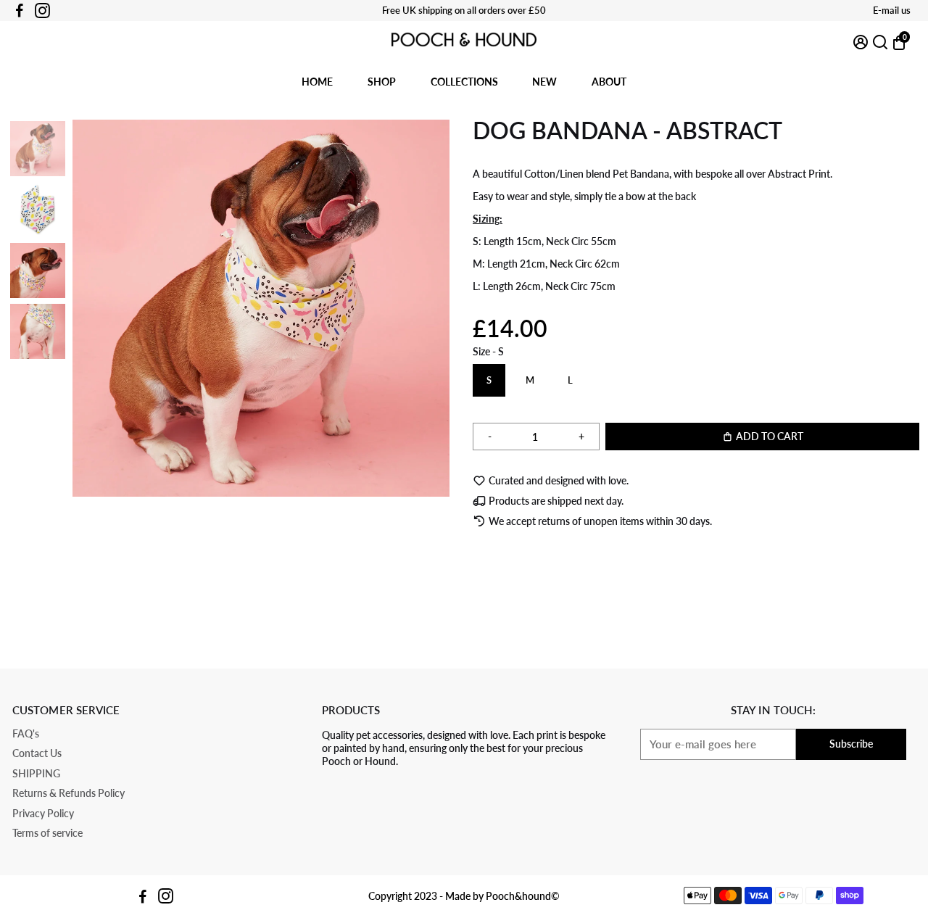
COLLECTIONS (464, 81)
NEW (544, 81)
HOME (317, 81)
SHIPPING (36, 774)
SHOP (382, 81)
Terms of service (47, 833)
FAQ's (25, 734)
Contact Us (37, 753)
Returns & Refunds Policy (68, 793)
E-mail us (892, 10)
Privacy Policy (43, 814)
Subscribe (851, 743)
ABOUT (609, 81)
